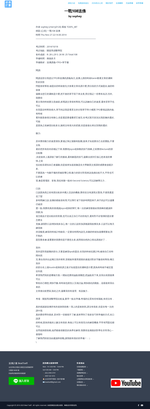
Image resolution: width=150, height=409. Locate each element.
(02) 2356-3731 (50, 373)
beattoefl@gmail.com (53, 382)
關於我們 (109, 3)
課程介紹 (71, 3)
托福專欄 (129, 3)
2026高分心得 (97, 3)
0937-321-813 (50, 376)
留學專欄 (139, 3)
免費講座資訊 (83, 3)
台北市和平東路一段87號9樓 (55, 379)
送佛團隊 (119, 3)
